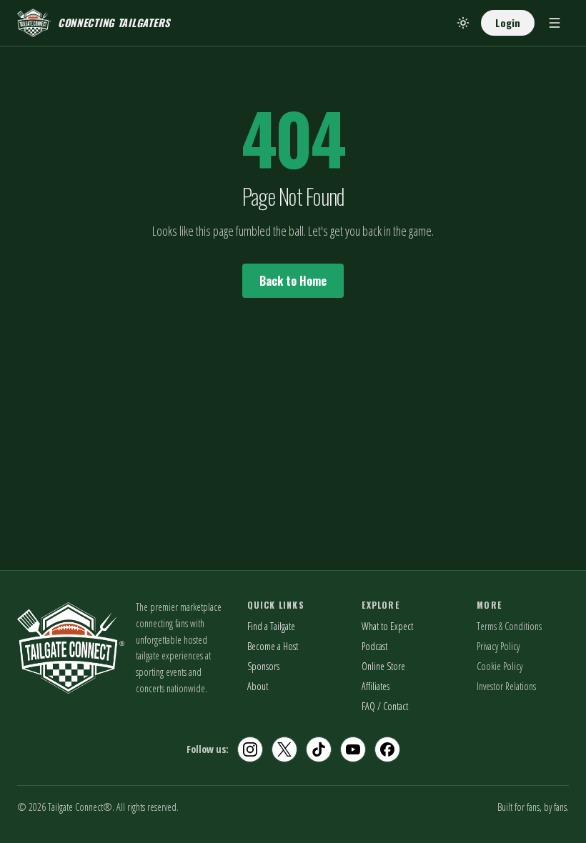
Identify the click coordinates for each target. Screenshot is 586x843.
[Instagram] (250, 749)
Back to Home (293, 280)
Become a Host (272, 646)
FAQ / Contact (385, 706)
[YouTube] (353, 749)
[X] (284, 749)
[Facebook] (387, 749)
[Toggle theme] (463, 23)
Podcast (374, 646)
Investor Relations (506, 686)
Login (507, 22)
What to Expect (387, 626)
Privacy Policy (498, 646)
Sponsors (263, 666)
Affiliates (375, 686)
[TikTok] (319, 749)
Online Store (383, 666)
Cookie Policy (499, 666)
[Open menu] (554, 23)
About (257, 686)
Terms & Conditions (509, 626)
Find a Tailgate (271, 626)
